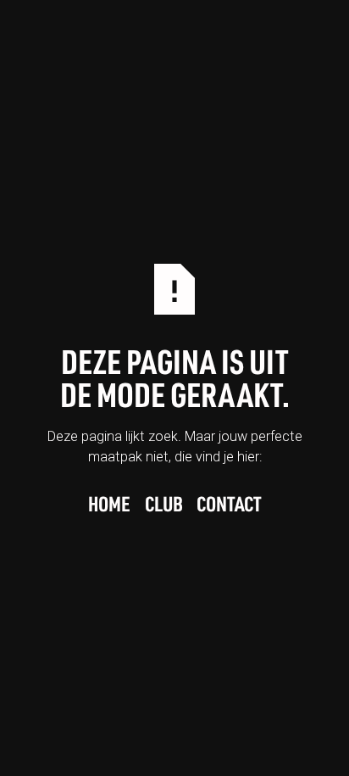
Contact (229, 505)
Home (109, 505)
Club (164, 505)
